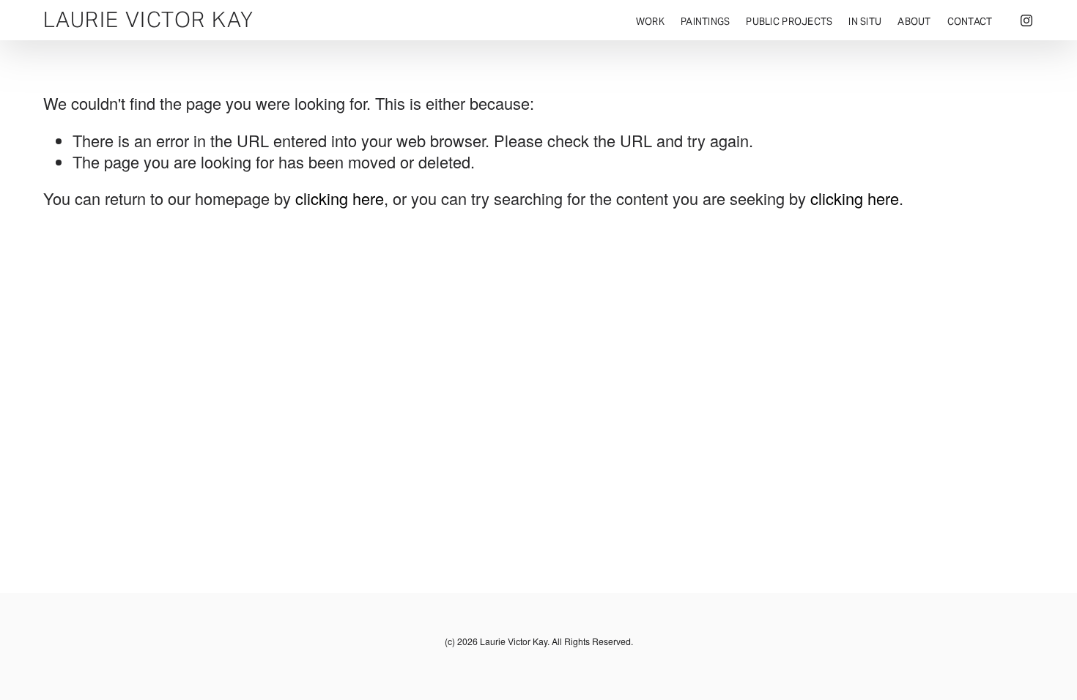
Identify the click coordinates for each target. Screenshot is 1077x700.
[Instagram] (1026, 20)
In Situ (864, 21)
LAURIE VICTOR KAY (148, 19)
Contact (970, 21)
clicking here (339, 198)
